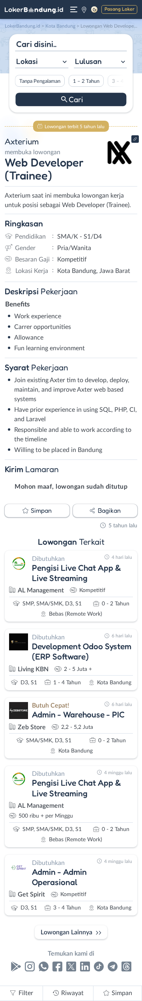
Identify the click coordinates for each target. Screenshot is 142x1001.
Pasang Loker (120, 9)
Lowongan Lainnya (66, 932)
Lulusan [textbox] (88, 61)
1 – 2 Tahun (86, 81)
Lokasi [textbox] (26, 61)
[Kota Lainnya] (84, 9)
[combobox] (41, 62)
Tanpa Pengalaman (39, 81)
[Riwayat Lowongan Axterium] (119, 166)
